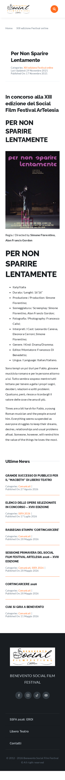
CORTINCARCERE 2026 (21, 584)
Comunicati (24, 486)
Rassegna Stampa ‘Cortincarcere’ (32, 530)
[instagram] (28, 695)
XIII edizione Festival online (38, 67)
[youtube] (46, 695)
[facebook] (19, 695)
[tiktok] (37, 695)
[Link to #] (54, 9)
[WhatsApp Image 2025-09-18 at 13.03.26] (18, 5)
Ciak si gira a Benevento (24, 607)
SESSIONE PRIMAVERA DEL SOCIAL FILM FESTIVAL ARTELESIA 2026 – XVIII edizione (32, 557)
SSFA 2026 (24, 513)
